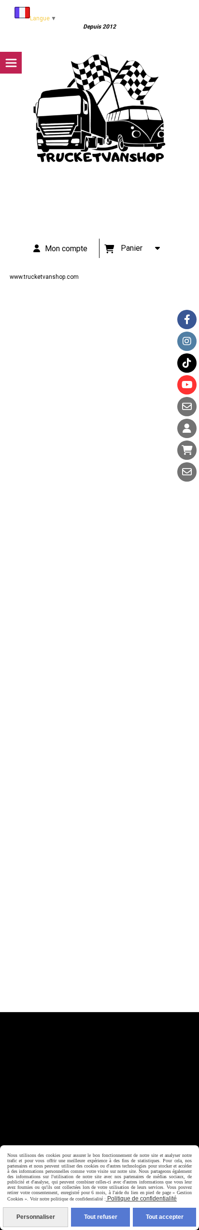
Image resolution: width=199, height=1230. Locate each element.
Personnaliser (35, 1217)
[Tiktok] (187, 363)
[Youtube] (187, 385)
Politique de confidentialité (141, 1198)
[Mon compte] (187, 428)
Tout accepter (165, 1217)
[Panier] (187, 450)
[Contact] (187, 406)
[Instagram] (187, 341)
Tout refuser (100, 1217)
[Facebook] (187, 319)
